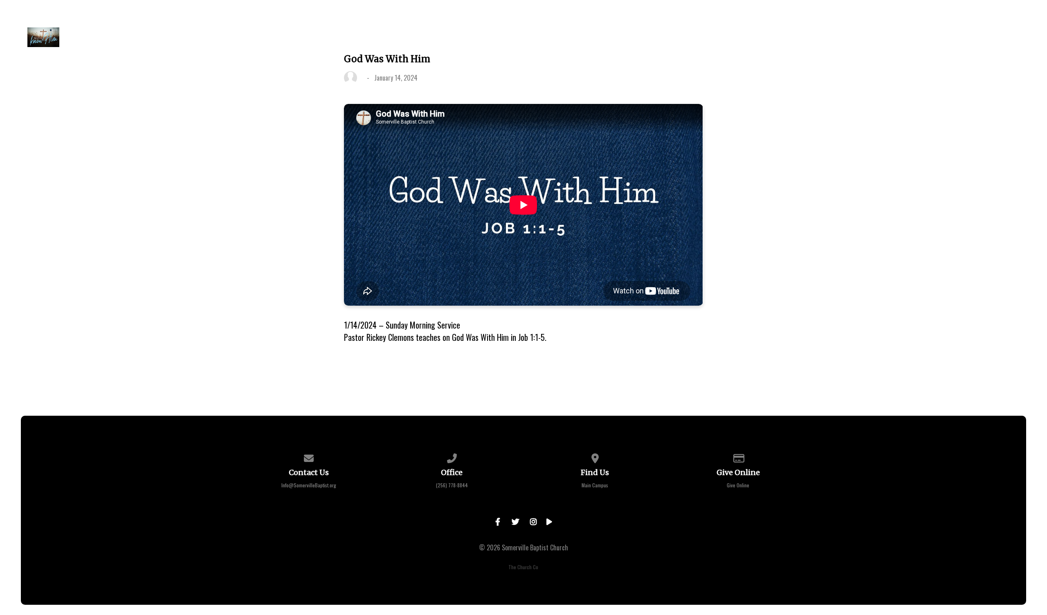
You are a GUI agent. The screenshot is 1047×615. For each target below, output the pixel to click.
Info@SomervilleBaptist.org (308, 485)
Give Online (738, 485)
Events (692, 37)
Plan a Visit (545, 37)
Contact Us (1000, 37)
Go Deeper (643, 37)
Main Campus (595, 485)
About (596, 37)
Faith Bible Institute (923, 37)
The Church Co (523, 566)
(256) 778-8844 (452, 485)
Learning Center (837, 37)
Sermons (739, 37)
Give (781, 37)
